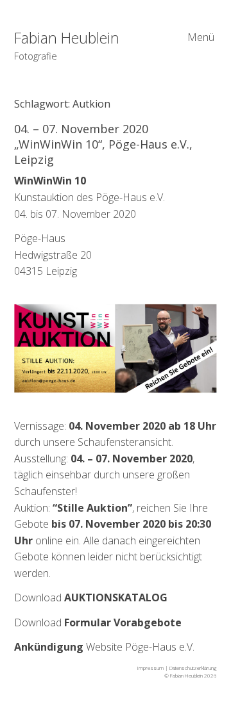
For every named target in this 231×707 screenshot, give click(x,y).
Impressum (150, 667)
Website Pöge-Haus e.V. (104, 647)
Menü (200, 37)
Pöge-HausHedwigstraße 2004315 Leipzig (53, 254)
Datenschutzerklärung (193, 667)
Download (90, 597)
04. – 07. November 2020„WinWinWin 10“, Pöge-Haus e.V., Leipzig (103, 144)
